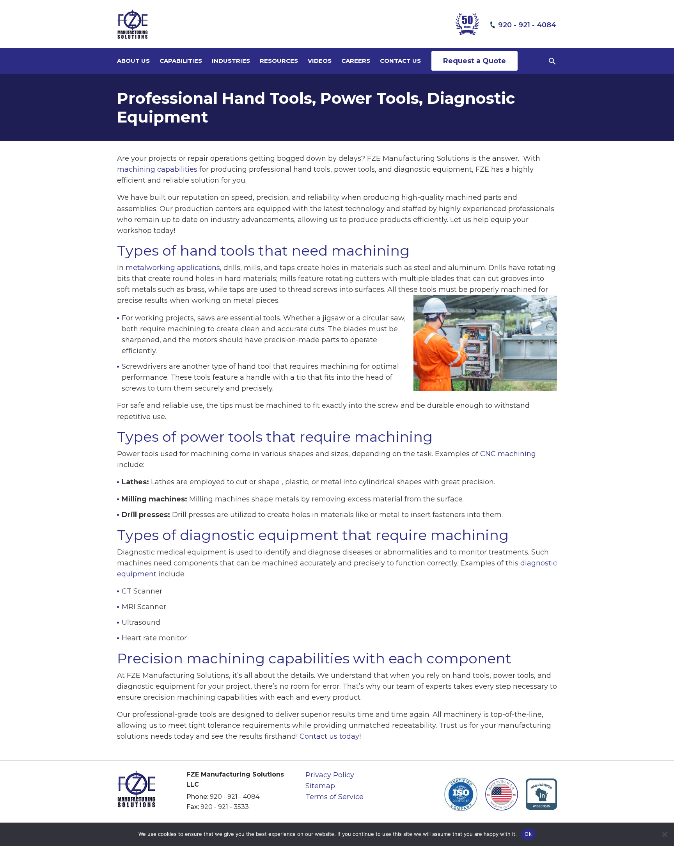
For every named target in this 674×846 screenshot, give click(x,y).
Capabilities (181, 60)
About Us (133, 60)
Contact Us (400, 60)
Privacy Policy (329, 775)
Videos (320, 60)
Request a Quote (474, 61)
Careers (355, 60)
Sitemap (320, 786)
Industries (231, 60)
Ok (528, 834)
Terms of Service (334, 797)
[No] (664, 834)
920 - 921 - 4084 (234, 796)
